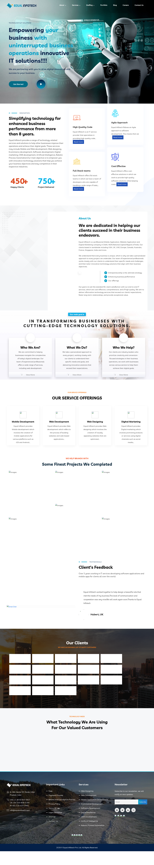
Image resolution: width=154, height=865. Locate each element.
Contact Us (139, 5)
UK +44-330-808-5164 (19, 802)
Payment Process (56, 795)
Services (75, 5)
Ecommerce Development (92, 804)
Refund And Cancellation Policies (62, 799)
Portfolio (103, 5)
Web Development (59, 421)
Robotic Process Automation (92, 825)
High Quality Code (82, 127)
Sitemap (52, 817)
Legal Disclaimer (55, 812)
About (61, 5)
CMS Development (89, 817)
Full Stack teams (81, 170)
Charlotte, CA (98, 614)
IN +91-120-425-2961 (19, 805)
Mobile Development (23, 421)
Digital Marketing (130, 421)
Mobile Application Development (94, 799)
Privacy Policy (54, 804)
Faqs (50, 791)
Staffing (89, 5)
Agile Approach (119, 122)
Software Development (90, 808)
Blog (115, 5)
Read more (78, 142)
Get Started (18, 84)
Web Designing (95, 421)
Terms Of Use (54, 808)
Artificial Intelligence (89, 821)
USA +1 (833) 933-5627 (20, 800)
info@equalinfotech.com (20, 810)
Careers (126, 5)
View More (30, 375)
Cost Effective (118, 166)
